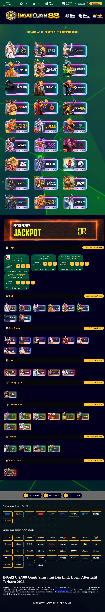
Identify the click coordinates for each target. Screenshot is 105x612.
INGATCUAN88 (79, 587)
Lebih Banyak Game (94, 296)
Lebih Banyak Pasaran (93, 247)
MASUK (81, 4)
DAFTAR (96, 4)
